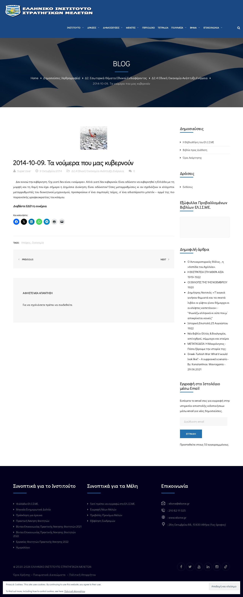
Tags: (16, 242)
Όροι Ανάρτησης (192, 157)
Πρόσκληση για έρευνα (29, 515)
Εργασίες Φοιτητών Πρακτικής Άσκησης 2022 (42, 541)
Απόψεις (26, 242)
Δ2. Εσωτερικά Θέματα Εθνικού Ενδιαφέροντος (116, 78)
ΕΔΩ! (29, 206)
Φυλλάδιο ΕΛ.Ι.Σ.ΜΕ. (27, 504)
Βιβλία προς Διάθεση (195, 150)
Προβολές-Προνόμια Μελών (106, 515)
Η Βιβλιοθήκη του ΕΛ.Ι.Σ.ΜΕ (198, 142)
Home (34, 78)
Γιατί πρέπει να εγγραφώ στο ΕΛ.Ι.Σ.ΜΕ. (112, 504)
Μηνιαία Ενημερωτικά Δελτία (33, 509)
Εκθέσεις (188, 187)
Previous (27, 259)
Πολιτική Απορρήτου (83, 574)
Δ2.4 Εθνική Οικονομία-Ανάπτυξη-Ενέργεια (179, 78)
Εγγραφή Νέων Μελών (103, 509)
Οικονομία (38, 242)
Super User (24, 171)
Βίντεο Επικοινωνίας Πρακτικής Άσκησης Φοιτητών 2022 (44, 534)
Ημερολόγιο (23, 547)
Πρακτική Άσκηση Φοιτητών (32, 521)
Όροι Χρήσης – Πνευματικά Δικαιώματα (39, 574)
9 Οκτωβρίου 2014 (51, 171)
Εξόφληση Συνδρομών (102, 521)
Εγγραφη (191, 433)
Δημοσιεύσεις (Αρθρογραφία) (61, 78)
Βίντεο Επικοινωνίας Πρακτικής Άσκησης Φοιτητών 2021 (48, 526)
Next (164, 259)
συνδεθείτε (65, 305)
